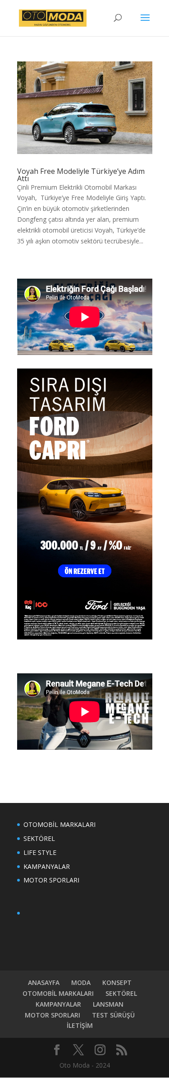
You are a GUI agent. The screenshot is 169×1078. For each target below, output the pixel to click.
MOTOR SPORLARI (51, 880)
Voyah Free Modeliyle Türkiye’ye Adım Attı (81, 174)
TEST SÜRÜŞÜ (113, 1015)
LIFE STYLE (39, 852)
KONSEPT (117, 982)
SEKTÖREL (39, 838)
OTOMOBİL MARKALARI (59, 824)
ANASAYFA (43, 982)
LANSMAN (108, 1004)
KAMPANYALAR (46, 866)
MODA (81, 982)
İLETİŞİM (80, 1025)
